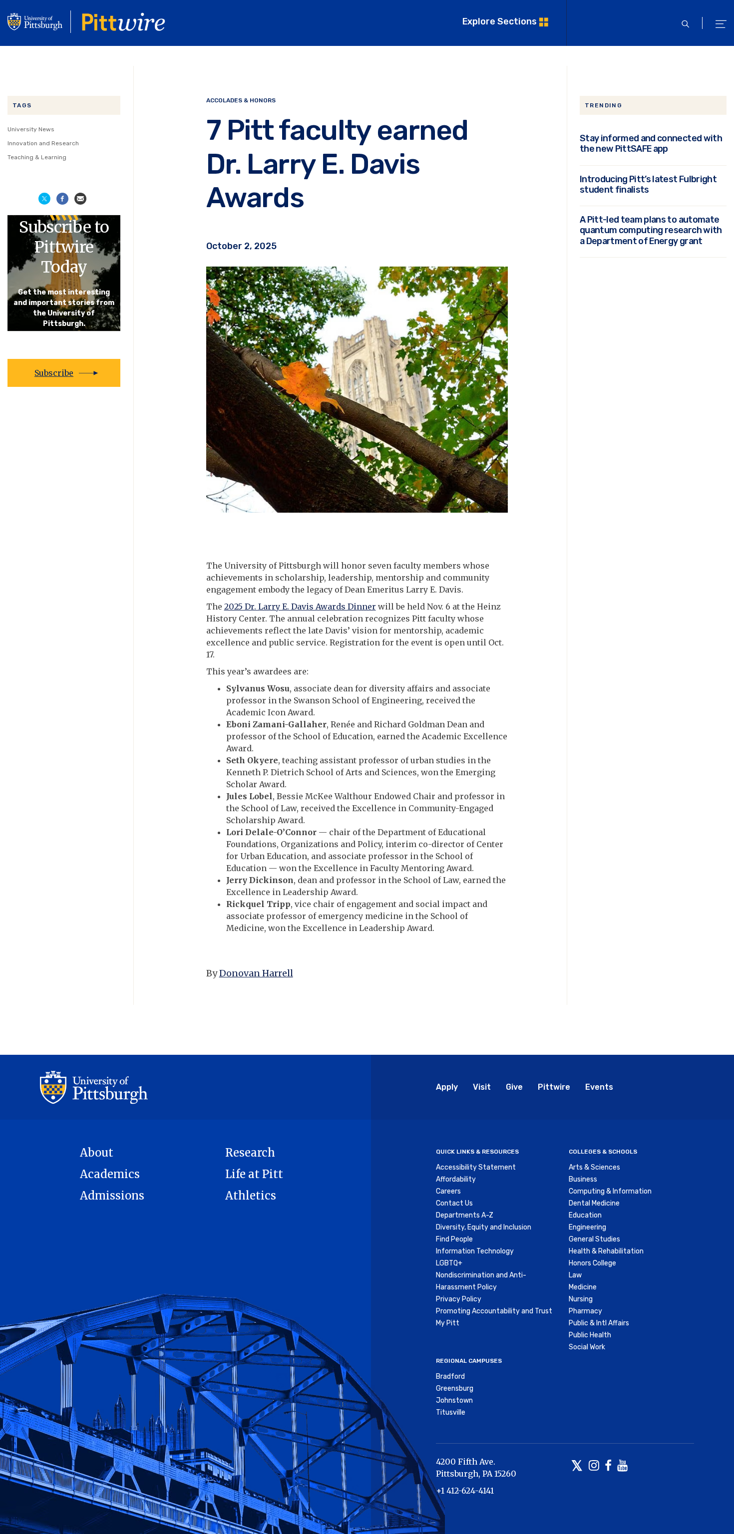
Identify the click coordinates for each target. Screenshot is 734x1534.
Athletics (250, 1196)
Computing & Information (610, 1191)
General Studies (594, 1239)
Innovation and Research (43, 143)
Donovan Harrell (256, 973)
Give (514, 1087)
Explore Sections (499, 21)
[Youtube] (622, 1466)
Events (599, 1087)
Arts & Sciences (594, 1167)
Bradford (450, 1376)
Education (585, 1215)
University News (30, 129)
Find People (454, 1239)
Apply (447, 1087)
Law (575, 1275)
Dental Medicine (594, 1203)
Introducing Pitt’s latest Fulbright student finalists (648, 184)
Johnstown (454, 1400)
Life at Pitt (254, 1174)
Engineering (587, 1227)
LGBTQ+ (449, 1263)
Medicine (583, 1287)
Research (250, 1153)
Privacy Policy (458, 1299)
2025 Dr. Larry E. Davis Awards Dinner (300, 607)
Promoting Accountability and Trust (494, 1311)
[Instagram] (594, 1466)
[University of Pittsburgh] (94, 1086)
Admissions (112, 1196)
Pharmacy (585, 1311)
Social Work (587, 1347)
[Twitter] (577, 1466)
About (96, 1153)
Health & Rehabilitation (606, 1251)
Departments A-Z (464, 1215)
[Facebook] (608, 1466)
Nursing (581, 1299)
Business (583, 1179)
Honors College (592, 1263)
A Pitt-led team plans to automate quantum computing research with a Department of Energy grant (651, 230)
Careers (448, 1191)
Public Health (590, 1335)
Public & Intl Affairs (599, 1323)
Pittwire (554, 1087)
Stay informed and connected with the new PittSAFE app (651, 143)
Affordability (456, 1179)
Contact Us (454, 1203)
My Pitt (447, 1323)
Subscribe (53, 373)
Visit (482, 1087)
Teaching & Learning (36, 157)
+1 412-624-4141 (465, 1491)
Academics (110, 1174)
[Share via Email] (80, 198)
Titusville (450, 1412)
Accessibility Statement (476, 1167)
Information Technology (475, 1251)
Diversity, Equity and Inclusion (483, 1227)
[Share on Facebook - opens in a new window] (62, 198)
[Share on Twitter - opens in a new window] (44, 198)
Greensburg (454, 1388)
